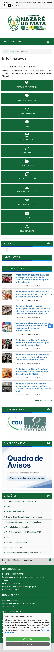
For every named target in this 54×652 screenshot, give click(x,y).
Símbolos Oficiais (8, 606)
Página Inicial (9, 51)
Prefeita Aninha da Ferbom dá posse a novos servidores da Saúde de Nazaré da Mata (32, 357)
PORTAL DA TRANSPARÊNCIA (27, 87)
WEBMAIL (27, 218)
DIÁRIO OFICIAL (27, 152)
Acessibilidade (46, 2)
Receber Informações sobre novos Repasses (23, 553)
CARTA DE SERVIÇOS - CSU (27, 100)
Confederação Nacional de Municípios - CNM (23, 532)
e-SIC (27, 126)
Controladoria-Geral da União (17, 527)
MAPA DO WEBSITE (27, 231)
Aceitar (29, 639)
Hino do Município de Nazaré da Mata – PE (18, 603)
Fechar (28, 644)
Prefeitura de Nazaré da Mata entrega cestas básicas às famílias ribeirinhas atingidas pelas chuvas (32, 278)
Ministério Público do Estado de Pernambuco (23, 522)
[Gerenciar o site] (50, 560)
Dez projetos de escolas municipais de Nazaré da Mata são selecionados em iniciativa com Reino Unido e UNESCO (32, 310)
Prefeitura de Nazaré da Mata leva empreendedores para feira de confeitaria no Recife (33, 294)
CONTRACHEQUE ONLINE (27, 139)
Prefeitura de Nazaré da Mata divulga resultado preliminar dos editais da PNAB (32, 372)
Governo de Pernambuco (16, 512)
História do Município (10, 600)
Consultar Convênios (14, 548)
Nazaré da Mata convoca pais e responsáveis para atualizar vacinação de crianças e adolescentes (33, 327)
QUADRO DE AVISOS (27, 165)
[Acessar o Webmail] (47, 560)
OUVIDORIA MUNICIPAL (27, 113)
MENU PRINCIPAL (12, 41)
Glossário (10, 2)
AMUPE (9, 507)
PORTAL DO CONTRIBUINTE (27, 192)
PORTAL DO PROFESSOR (27, 179)
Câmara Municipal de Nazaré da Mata (21, 502)
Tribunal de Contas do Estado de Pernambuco (24, 517)
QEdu (8, 537)
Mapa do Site (30, 2)
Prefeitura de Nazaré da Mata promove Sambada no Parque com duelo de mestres (32, 343)
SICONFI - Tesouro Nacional (16, 542)
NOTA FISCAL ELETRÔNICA (27, 205)
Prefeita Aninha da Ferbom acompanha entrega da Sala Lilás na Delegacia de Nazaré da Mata (33, 387)
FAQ (20, 2)
